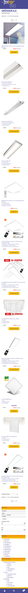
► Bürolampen (6, 539)
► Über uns (8, 565)
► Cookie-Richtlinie (10, 585)
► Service (5, 572)
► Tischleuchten (6, 547)
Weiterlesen (14, 52)
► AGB (7, 580)
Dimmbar (4, 518)
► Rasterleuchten (7, 542)
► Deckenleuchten (7, 546)
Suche (14, 591)
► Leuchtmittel (6, 556)
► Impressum (9, 584)
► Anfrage (8, 563)
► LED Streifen (6, 552)
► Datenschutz (9, 582)
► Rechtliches (6, 579)
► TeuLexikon (9, 570)
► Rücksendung (9, 577)
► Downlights (6, 544)
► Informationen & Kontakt (9, 562)
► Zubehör (5, 554)
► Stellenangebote (10, 568)
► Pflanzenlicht (6, 551)
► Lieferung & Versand (11, 574)
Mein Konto (4, 591)
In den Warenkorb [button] (14, 91)
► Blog (7, 567)
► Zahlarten (9, 575)
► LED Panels (6, 541)
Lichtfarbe (9, 514)
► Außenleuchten (7, 549)
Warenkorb (21, 590)
